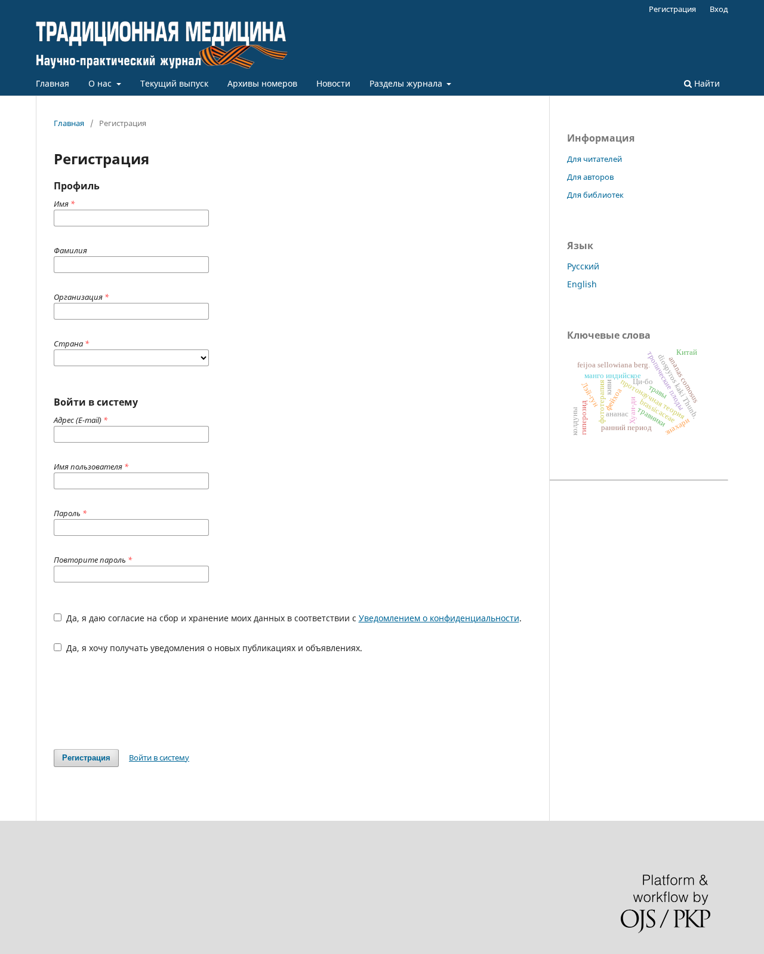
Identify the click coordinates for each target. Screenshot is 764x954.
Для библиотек (595, 194)
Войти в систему (159, 757)
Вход (719, 9)
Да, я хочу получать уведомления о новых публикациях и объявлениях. (213, 648)
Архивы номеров (262, 83)
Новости (333, 83)
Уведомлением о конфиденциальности (439, 618)
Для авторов (590, 176)
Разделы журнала (407, 83)
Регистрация (672, 9)
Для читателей (594, 159)
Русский (583, 266)
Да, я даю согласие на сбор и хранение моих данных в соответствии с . (293, 618)
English (582, 284)
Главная (52, 83)
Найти (706, 83)
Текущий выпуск (174, 83)
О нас (101, 83)
